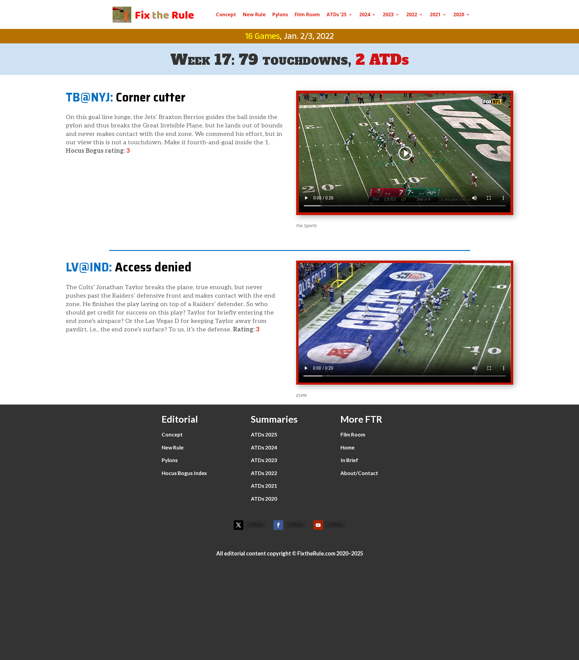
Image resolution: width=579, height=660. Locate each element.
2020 (458, 14)
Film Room (307, 14)
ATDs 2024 (264, 447)
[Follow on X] (238, 525)
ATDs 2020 (264, 499)
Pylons (280, 14)
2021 (435, 14)
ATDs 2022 (264, 473)
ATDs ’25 (336, 14)
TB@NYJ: (89, 97)
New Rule (254, 14)
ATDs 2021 (264, 486)
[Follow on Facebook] (278, 525)
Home (347, 447)
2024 (364, 14)
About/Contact (359, 473)
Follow (255, 524)
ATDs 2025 (264, 434)
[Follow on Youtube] (318, 525)
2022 (411, 14)
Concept (226, 14)
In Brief (349, 460)
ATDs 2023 (264, 460)
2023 (388, 14)
